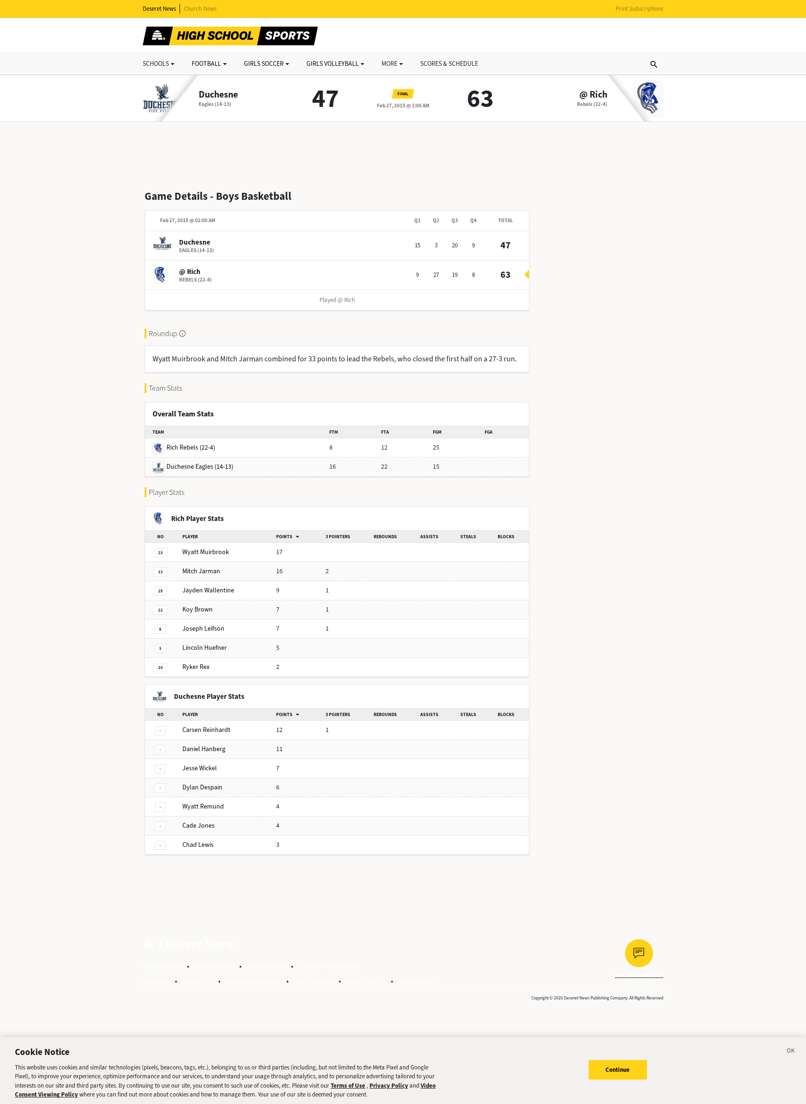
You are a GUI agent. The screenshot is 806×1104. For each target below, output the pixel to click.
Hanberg (203, 749)
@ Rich (593, 95)
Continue (617, 1070)
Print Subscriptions (639, 9)
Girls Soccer (264, 63)
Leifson (203, 628)
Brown (197, 609)
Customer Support (253, 981)
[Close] (791, 1052)
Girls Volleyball (332, 63)
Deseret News (159, 9)
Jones (198, 825)
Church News (200, 9)
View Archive (417, 981)
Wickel (199, 768)
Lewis (198, 844)
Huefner (204, 647)
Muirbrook (205, 552)
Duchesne (218, 95)
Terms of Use (163, 966)
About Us (157, 981)
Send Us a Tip (366, 981)
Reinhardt (206, 729)
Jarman (201, 571)
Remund (203, 806)
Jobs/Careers (313, 981)
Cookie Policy (266, 966)
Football (206, 63)
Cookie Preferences (327, 966)
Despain (202, 787)
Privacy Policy (214, 966)
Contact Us (198, 981)
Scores (449, 63)
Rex (195, 666)
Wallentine (208, 590)
